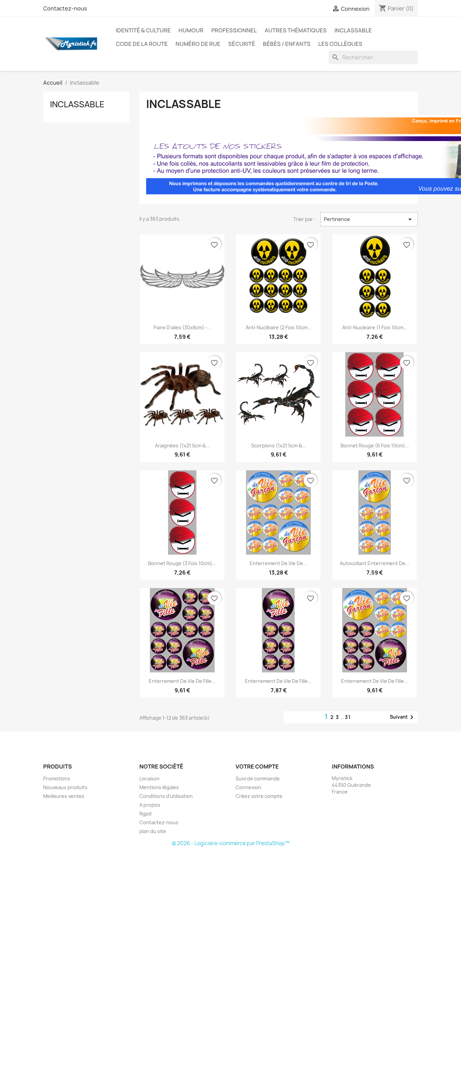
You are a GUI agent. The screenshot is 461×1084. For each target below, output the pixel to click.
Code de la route (142, 44)
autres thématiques (296, 30)
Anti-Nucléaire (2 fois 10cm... (278, 327)
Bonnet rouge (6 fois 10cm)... (375, 445)
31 (348, 717)
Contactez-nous (65, 8)
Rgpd (145, 813)
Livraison (149, 778)
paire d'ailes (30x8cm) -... (182, 327)
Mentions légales (159, 787)
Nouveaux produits (65, 787)
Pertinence (369, 219)
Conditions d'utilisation (166, 796)
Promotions (56, 778)
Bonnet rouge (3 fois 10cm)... (182, 563)
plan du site (152, 831)
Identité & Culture (143, 30)
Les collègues (340, 44)
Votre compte (257, 766)
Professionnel (234, 30)
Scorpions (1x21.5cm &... (278, 445)
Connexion (248, 787)
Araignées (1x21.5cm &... (182, 445)
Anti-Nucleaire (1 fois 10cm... (374, 327)
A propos (149, 805)
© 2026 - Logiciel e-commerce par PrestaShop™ (231, 843)
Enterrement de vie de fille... (182, 681)
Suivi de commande (258, 778)
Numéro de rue (197, 44)
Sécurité (241, 44)
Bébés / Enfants (286, 44)
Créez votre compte (259, 796)
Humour (191, 30)
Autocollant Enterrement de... (374, 563)
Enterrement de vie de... (278, 563)
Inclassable (353, 30)
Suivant (403, 717)
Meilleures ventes (63, 796)
